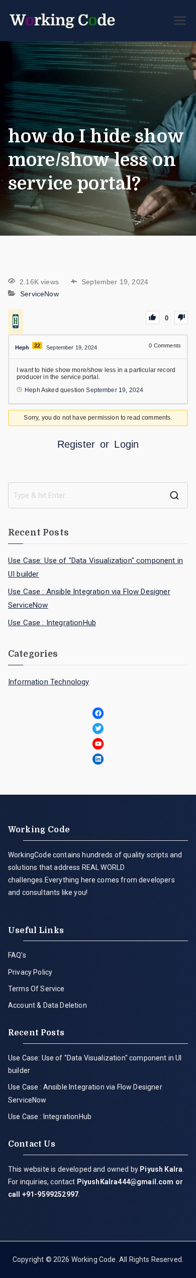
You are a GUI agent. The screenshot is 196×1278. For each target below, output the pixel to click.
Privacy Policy (30, 972)
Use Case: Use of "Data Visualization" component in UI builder (95, 567)
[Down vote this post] (181, 317)
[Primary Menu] (180, 21)
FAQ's (17, 955)
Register (76, 444)
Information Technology (48, 681)
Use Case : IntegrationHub (52, 622)
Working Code (93, 1259)
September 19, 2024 (114, 390)
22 (37, 345)
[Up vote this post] (152, 317)
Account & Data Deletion (47, 1005)
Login (126, 444)
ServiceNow (39, 294)
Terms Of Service (36, 989)
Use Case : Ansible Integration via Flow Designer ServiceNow (89, 598)
